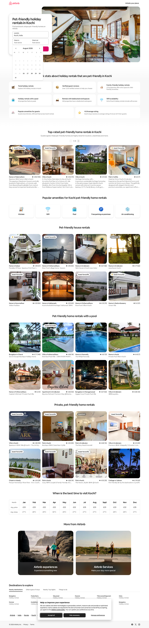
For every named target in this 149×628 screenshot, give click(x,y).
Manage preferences (98, 615)
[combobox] (30, 35)
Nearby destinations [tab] (16, 590)
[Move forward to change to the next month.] (39, 48)
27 (27, 73)
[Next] (78, 141)
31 (15, 78)
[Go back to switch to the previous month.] (16, 48)
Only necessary (74, 615)
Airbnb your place (132, 3)
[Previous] (70, 141)
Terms (32, 624)
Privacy (25, 624)
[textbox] (21, 42)
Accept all (51, 615)
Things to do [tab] (63, 590)
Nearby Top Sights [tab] (49, 590)
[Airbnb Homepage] (14, 3)
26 (23, 73)
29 (36, 73)
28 (32, 73)
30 (40, 73)
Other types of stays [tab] (33, 590)
